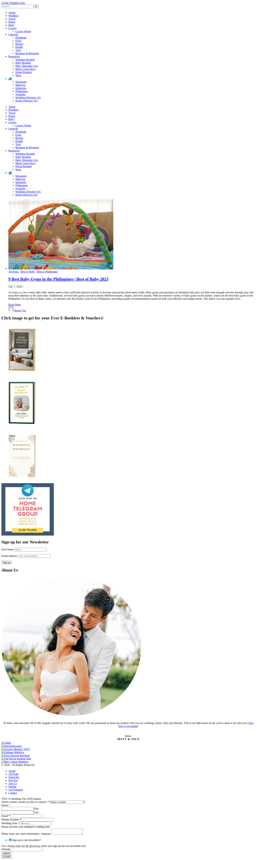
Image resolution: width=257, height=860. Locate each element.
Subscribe (13, 777)
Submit (12, 786)
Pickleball (20, 37)
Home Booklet (23, 72)
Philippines (21, 91)
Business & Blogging (27, 53)
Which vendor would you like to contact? (25, 801)
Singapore (21, 81)
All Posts (13, 271)
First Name (7, 549)
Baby (11, 25)
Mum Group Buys (25, 69)
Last (36, 812)
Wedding (13, 15)
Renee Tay (20, 310)
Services (13, 780)
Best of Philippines (47, 271)
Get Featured (15, 789)
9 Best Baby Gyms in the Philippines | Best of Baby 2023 (58, 279)
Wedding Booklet (25, 59)
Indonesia (20, 88)
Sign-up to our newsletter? (26, 840)
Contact (12, 792)
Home (11, 21)
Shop (18, 75)
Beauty (19, 43)
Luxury (12, 28)
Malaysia (20, 84)
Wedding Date (10, 823)
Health (19, 47)
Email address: (9, 555)
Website (5, 849)
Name (5, 805)
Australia (20, 94)
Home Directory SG (26, 100)
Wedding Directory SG (28, 97)
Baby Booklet (23, 62)
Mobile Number (11, 819)
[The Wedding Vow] (13, 2)
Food (18, 40)
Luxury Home (23, 31)
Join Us (12, 783)
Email (5, 815)
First (36, 808)
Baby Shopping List (26, 65)
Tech (18, 50)
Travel (11, 18)
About (11, 12)
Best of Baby (27, 271)
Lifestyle (13, 34)
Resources (14, 56)
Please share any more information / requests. (26, 833)
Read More (14, 304)
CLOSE (6, 856)
